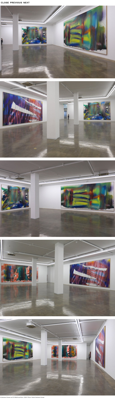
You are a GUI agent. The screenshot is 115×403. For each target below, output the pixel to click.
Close (5, 2)
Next (26, 2)
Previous (16, 2)
